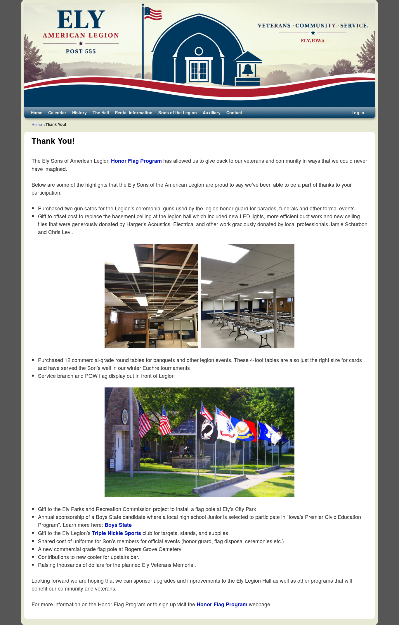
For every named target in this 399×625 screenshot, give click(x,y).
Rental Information (133, 112)
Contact (234, 112)
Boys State (118, 525)
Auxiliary (212, 112)
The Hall (101, 112)
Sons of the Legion (177, 112)
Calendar (57, 112)
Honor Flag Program (136, 161)
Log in (357, 112)
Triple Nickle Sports (116, 533)
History (79, 112)
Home (36, 112)
